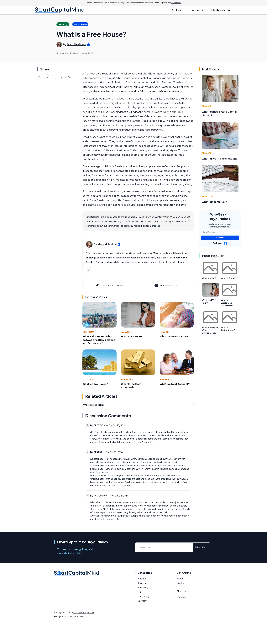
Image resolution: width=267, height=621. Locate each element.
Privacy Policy (59, 616)
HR (139, 591)
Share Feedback (168, 285)
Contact (181, 583)
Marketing (143, 587)
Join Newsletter (220, 10)
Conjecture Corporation (83, 613)
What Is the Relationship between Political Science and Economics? (98, 340)
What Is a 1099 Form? (134, 336)
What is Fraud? (228, 278)
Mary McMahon (76, 44)
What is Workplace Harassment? (227, 303)
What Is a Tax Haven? (95, 383)
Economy (88, 331)
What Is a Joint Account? (175, 383)
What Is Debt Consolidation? (219, 158)
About (180, 578)
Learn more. (176, 3)
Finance (164, 331)
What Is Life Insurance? (174, 336)
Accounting (143, 596)
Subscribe (220, 238)
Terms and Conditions (76, 616)
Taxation (126, 331)
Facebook (182, 596)
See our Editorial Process (114, 285)
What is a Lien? (209, 278)
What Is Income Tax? (214, 201)
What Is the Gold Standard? (131, 385)
